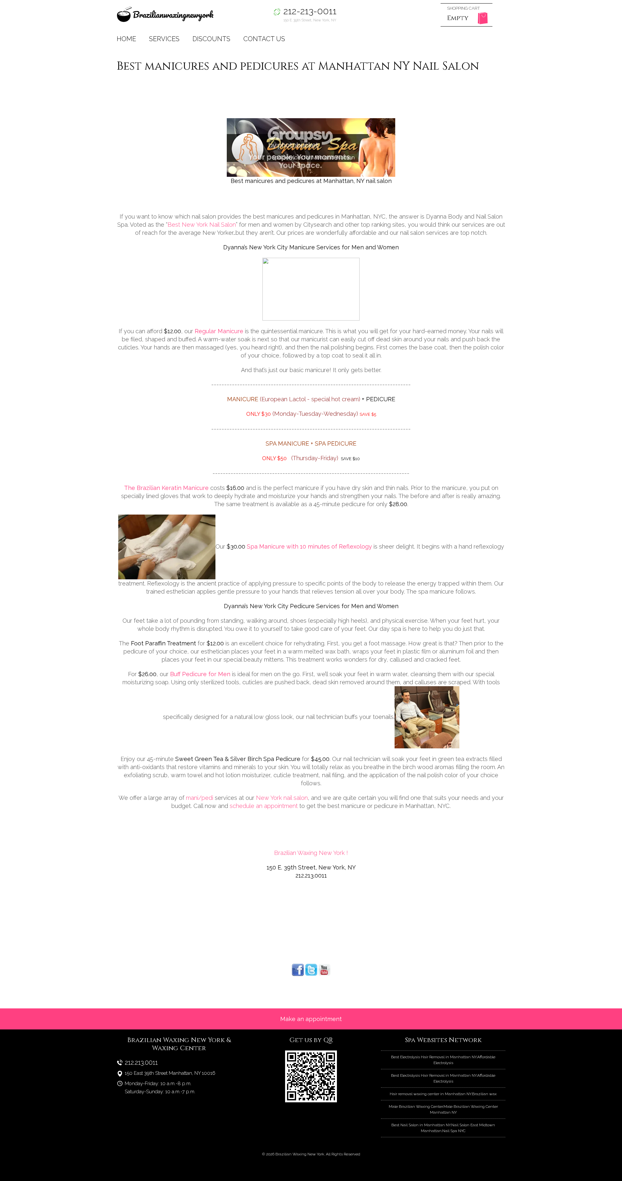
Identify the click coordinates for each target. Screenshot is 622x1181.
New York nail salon (281, 797)
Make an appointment (311, 1019)
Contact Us (264, 39)
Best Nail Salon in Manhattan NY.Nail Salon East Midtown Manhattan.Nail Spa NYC (443, 1128)
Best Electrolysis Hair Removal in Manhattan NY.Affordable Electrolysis (443, 1060)
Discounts (211, 39)
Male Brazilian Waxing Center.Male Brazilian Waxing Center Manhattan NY (443, 1109)
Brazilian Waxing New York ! (311, 852)
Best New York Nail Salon (201, 224)
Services (164, 39)
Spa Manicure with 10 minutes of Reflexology (309, 546)
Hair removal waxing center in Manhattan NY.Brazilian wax (443, 1094)
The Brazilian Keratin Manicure (166, 487)
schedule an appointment (264, 805)
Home (126, 39)
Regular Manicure (219, 331)
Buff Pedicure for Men (200, 674)
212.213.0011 (141, 1062)
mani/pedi (199, 797)
